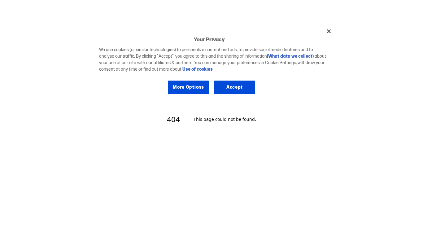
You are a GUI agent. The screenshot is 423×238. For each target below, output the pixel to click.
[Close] (329, 31)
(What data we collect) (290, 56)
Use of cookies (197, 69)
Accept (234, 87)
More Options (188, 87)
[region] (214, 64)
